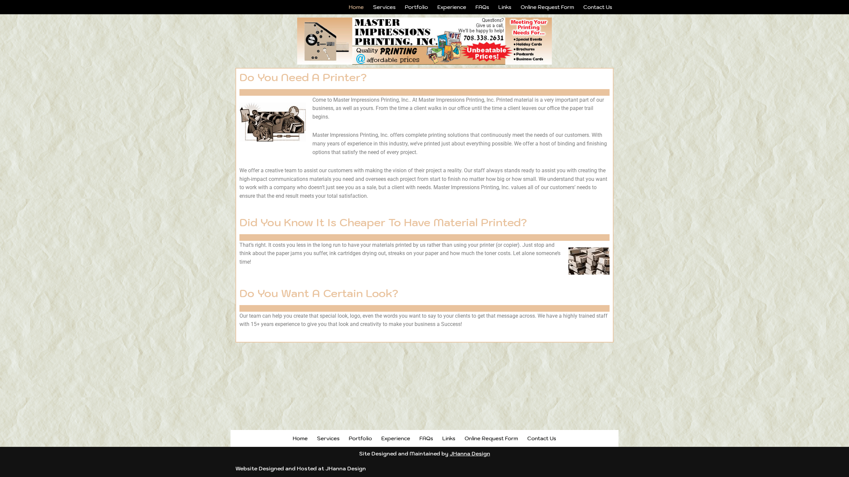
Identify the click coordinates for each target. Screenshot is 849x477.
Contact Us (597, 7)
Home (356, 7)
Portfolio (416, 7)
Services (384, 7)
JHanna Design (470, 453)
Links (504, 7)
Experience (451, 7)
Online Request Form (547, 7)
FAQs (482, 7)
